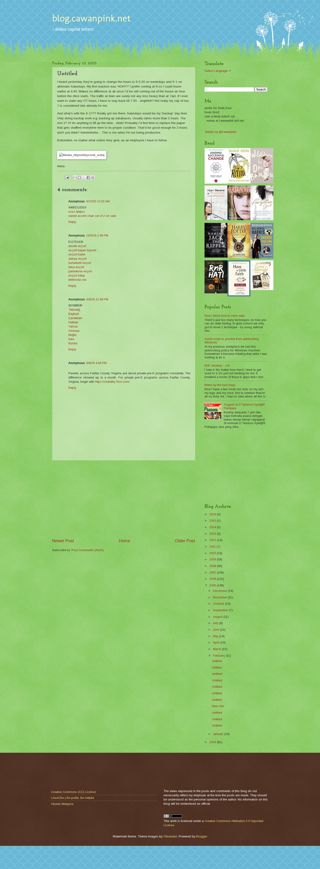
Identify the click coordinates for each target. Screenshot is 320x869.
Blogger (201, 836)
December (220, 591)
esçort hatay (76, 275)
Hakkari (73, 322)
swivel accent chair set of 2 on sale (92, 216)
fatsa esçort (76, 267)
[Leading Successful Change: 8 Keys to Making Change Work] (216, 182)
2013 (213, 533)
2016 (213, 514)
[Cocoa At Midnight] (261, 289)
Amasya (73, 330)
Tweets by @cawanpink (220, 132)
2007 (213, 572)
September (221, 610)
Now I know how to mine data (225, 315)
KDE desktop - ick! (217, 365)
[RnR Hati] (216, 292)
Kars (71, 339)
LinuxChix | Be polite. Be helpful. (73, 798)
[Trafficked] (238, 219)
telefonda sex (77, 279)
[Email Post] (66, 177)
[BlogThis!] (79, 177)
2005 (213, 585)
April (216, 642)
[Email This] (75, 177)
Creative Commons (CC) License (73, 792)
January (218, 734)
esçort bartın (76, 254)
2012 (213, 540)
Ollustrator (170, 836)
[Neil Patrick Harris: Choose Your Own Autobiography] (261, 257)
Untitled (217, 661)
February (219, 655)
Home (124, 540)
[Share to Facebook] (88, 177)
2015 (213, 520)
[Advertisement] (123, 499)
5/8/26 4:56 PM (96, 363)
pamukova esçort (80, 271)
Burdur (73, 343)
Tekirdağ (74, 309)
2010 (213, 553)
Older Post (185, 540)
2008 (213, 566)
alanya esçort (77, 258)
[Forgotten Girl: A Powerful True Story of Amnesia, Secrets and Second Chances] (261, 219)
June (216, 629)
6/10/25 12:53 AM (98, 201)
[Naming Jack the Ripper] (216, 256)
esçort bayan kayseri (82, 250)
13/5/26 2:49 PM (97, 235)
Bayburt (73, 314)
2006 (213, 579)
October (219, 603)
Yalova (73, 326)
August (218, 616)
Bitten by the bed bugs (220, 385)
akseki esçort (77, 246)
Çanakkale (75, 318)
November (220, 597)
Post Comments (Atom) (87, 550)
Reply (72, 222)
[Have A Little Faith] (238, 295)
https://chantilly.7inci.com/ (112, 381)
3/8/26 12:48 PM (97, 299)
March (217, 649)
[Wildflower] (261, 182)
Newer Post (63, 540)
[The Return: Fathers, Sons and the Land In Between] (238, 182)
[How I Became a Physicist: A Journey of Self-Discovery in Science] (216, 219)
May (216, 636)
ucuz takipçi (76, 211)
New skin (218, 706)
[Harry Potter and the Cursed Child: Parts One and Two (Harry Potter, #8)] (238, 257)
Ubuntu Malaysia (62, 804)
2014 (213, 527)
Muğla (72, 335)
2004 (213, 742)
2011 (213, 546)
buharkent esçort (79, 263)
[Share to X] (84, 177)
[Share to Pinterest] (92, 177)
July (216, 623)
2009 (213, 559)
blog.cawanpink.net (91, 18)
